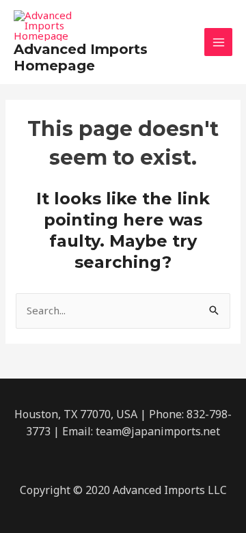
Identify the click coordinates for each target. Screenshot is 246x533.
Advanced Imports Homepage (81, 57)
